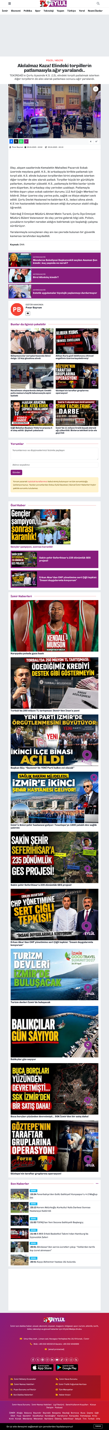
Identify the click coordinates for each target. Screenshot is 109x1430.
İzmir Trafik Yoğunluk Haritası (73, 1384)
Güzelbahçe (38, 1416)
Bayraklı (47, 1413)
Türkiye (71, 10)
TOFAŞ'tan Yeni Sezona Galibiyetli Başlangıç (56, 1222)
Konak (18, 1419)
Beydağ (65, 1413)
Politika (28, 10)
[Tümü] (97, 1183)
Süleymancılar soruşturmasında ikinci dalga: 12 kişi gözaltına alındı (31, 357)
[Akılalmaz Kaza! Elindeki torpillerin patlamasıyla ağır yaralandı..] (54, 111)
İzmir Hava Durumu (68, 1379)
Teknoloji (49, 10)
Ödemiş (58, 1419)
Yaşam (60, 10)
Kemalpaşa (85, 1416)
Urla (98, 1419)
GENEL (33, 1191)
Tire (84, 1419)
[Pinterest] (42, 1360)
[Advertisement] (54, 35)
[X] (38, 1360)
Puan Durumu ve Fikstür (25, 1389)
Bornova (75, 1413)
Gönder (16, 472)
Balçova (28, 1413)
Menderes (27, 1419)
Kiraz (94, 1416)
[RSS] (76, 1360)
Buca (83, 1413)
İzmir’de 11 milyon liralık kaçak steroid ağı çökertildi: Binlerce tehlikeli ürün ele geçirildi (76, 430)
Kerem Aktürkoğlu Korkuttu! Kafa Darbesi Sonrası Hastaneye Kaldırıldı (60, 1209)
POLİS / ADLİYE (54, 60)
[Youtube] (57, 1360)
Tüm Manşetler (66, 1389)
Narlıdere (48, 1419)
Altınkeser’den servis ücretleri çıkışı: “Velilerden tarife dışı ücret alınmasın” (62, 1249)
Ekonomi (16, 10)
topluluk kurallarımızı (38, 481)
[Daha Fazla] (26, 141)
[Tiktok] (62, 1360)
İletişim (49, 1407)
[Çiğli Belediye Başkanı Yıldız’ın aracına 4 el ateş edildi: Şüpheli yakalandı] (32, 413)
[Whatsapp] (71, 1360)
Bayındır (37, 1413)
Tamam (98, 1426)
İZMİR (12, 1413)
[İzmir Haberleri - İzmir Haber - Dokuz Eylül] (53, 3)
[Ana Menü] (9, 3)
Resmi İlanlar (95, 10)
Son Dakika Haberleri (23, 1395)
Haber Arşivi (65, 1395)
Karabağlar (50, 1416)
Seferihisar (68, 1419)
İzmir (5, 10)
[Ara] (98, 3)
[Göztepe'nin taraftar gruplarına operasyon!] (77, 375)
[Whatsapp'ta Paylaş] (21, 141)
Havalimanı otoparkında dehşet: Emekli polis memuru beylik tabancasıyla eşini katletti (31, 393)
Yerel (82, 10)
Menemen (38, 1419)
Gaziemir (27, 1416)
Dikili (13, 1416)
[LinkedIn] (52, 1360)
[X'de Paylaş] (16, 141)
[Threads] (66, 1360)
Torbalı (91, 1419)
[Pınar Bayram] (17, 309)
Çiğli (97, 1413)
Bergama (56, 1413)
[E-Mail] (28, 313)
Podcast (59, 1407)
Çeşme (90, 1413)
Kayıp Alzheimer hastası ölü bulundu (53, 1261)
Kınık (11, 1419)
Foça (19, 1416)
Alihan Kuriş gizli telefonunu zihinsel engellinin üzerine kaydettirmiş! (75, 357)
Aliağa (20, 1413)
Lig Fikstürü (58, 1404)
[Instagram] (47, 1360)
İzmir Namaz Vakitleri (24, 1384)
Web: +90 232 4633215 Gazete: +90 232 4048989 (56, 1344)
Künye (93, 1404)
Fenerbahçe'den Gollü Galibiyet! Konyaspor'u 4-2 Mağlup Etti (63, 1196)
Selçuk (78, 1419)
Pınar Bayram (17, 147)
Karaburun (62, 1416)
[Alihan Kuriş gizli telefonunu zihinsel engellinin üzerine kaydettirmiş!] (77, 341)
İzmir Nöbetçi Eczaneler (25, 1379)
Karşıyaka (74, 1416)
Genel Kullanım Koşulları (77, 1404)
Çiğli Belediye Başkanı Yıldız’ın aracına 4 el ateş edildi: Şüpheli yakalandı (31, 429)
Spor (38, 10)
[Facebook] (33, 1360)
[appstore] (42, 1367)
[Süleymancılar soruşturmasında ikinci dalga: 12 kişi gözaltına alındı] (32, 341)
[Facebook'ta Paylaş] (11, 141)
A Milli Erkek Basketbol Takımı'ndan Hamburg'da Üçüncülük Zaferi (59, 1235)
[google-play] (67, 1367)
